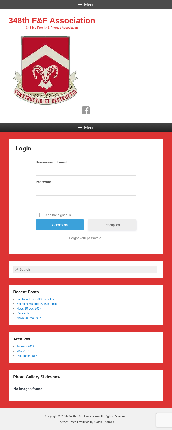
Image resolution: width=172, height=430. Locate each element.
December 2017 (27, 355)
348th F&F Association (52, 20)
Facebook (86, 110)
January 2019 (25, 346)
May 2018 (23, 351)
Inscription (112, 225)
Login (23, 148)
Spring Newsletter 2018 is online (37, 303)
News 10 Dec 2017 (29, 308)
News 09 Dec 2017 (29, 318)
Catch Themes (104, 422)
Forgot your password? (86, 238)
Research (23, 313)
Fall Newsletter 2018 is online (36, 299)
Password (43, 182)
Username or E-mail (51, 162)
